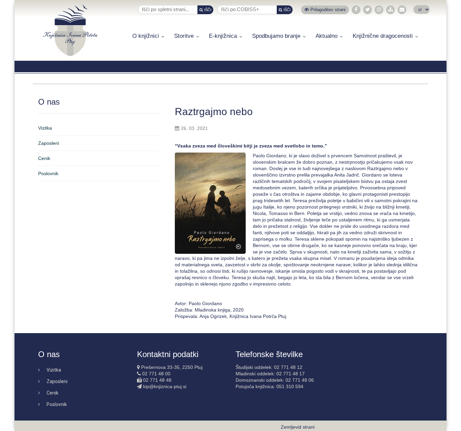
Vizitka (45, 128)
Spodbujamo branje (276, 36)
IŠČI (207, 10)
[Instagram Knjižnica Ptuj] (379, 9)
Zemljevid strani (298, 427)
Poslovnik (48, 173)
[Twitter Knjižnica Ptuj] (367, 9)
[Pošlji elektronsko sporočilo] (402, 9)
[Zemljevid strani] (390, 9)
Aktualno (326, 36)
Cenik (44, 158)
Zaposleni (48, 143)
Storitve (184, 36)
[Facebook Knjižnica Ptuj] (356, 9)
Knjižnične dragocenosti (383, 36)
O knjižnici (145, 36)
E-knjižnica (223, 36)
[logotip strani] (70, 30)
